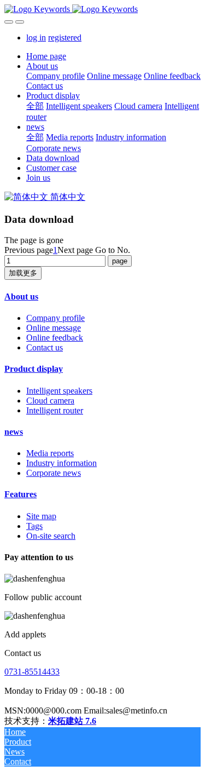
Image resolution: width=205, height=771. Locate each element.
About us (21, 296)
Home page (46, 56)
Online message (53, 327)
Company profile (55, 318)
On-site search (50, 535)
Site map (41, 516)
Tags (34, 526)
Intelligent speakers (59, 390)
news (13, 431)
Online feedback (54, 337)
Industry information (61, 463)
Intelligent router (54, 410)
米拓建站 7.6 (72, 721)
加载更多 (23, 273)
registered (64, 37)
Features (20, 494)
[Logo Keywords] (102, 9)
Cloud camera (50, 400)
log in (36, 37)
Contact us (44, 347)
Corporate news (53, 472)
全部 (35, 106)
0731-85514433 (32, 671)
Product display (33, 368)
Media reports (50, 453)
